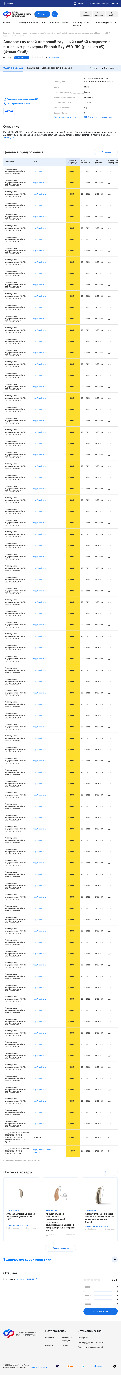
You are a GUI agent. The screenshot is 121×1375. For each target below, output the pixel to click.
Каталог (65, 1345)
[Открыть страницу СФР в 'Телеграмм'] (83, 1366)
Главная (6, 33)
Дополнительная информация (57, 68)
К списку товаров (60, 1248)
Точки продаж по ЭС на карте (18, 104)
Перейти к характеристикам (65, 117)
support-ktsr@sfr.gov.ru (38, 1367)
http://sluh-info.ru (39, 171)
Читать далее (9, 138)
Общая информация (13, 68)
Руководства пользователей (31, 23)
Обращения (83, 1338)
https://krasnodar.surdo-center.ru (42, 1151)
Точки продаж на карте (107, 23)
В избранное (109, 68)
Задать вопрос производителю (100, 117)
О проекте (7, 23)
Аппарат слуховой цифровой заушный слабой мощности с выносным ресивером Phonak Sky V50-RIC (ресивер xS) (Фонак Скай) (56, 46)
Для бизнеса (95, 3)
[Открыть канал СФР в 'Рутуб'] (57, 1366)
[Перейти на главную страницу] (17, 14)
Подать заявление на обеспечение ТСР (22, 99)
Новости (49, 1345)
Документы (33, 68)
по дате (20, 1279)
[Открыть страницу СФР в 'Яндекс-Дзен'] (115, 1366)
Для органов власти (110, 3)
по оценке (31, 1279)
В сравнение (31, 1228)
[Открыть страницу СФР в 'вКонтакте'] (99, 1366)
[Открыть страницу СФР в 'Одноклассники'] (70, 1366)
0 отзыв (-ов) (54, 57)
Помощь (80, 3)
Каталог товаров (20, 33)
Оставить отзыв (100, 1311)
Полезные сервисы (59, 23)
